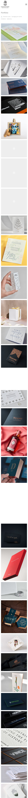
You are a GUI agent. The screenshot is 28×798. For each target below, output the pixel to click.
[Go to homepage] (5, 4)
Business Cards (7, 16)
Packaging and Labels (17, 16)
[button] (26, 4)
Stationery (9, 19)
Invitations (3, 19)
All (1, 16)
